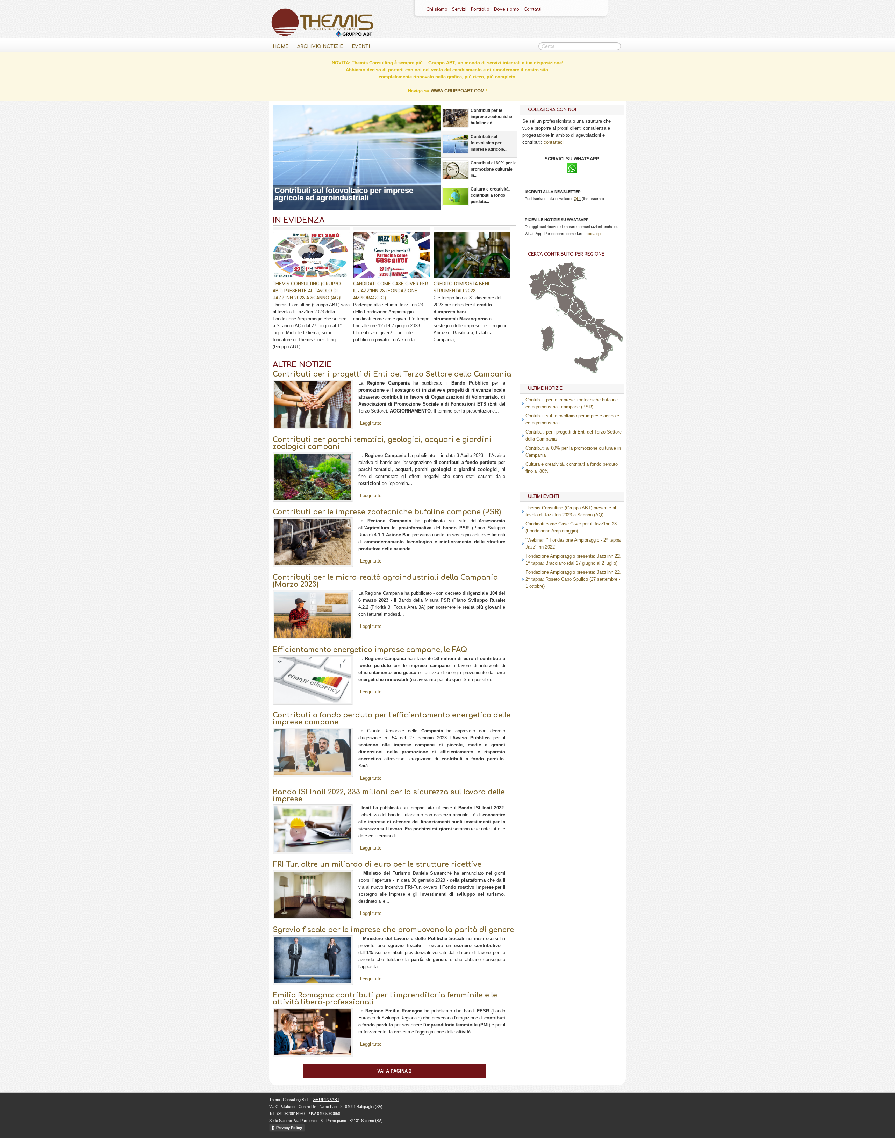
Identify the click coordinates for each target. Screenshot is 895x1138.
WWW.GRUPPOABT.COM (458, 90)
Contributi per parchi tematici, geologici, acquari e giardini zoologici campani (382, 443)
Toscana (563, 303)
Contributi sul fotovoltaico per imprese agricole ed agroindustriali (343, 194)
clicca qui (593, 233)
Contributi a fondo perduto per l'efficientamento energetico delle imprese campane (391, 718)
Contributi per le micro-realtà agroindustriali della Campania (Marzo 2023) (385, 580)
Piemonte (538, 282)
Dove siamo (506, 9)
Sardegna (546, 337)
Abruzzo (586, 314)
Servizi (459, 9)
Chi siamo (437, 9)
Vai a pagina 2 (394, 1071)
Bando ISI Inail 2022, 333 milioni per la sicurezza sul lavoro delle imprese (389, 795)
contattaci (554, 142)
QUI (577, 198)
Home (280, 46)
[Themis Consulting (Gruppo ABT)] (322, 35)
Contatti (533, 9)
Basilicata (603, 333)
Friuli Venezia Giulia (580, 273)
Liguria (545, 294)
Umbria (575, 307)
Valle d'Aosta (534, 277)
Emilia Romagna (563, 291)
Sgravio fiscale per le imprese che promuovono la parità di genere (393, 930)
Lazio (576, 317)
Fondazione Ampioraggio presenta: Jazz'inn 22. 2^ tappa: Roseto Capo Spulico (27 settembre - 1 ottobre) (573, 579)
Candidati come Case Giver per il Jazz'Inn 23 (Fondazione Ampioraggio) (390, 290)
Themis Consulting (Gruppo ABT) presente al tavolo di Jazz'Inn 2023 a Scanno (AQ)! (307, 290)
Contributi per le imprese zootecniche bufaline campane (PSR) (387, 512)
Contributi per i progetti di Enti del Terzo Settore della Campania (392, 374)
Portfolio (480, 9)
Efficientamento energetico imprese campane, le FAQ (370, 650)
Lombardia (554, 278)
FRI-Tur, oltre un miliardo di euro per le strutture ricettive (377, 864)
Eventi (361, 46)
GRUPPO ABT (326, 1099)
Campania (593, 331)
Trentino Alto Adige (566, 270)
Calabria (605, 348)
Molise (590, 320)
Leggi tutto (370, 423)
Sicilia (587, 364)
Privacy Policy (289, 1127)
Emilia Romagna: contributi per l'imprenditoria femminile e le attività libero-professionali (385, 998)
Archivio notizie (320, 46)
